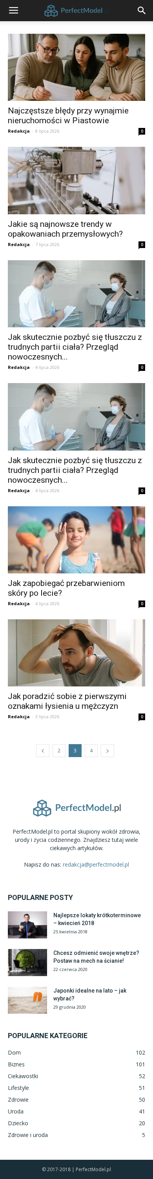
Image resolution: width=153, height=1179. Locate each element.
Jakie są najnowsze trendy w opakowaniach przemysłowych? (65, 229)
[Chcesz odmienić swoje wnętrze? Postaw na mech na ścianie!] (27, 962)
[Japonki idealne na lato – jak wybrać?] (27, 1000)
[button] (142, 10)
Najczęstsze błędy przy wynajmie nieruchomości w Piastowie (68, 115)
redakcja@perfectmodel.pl (96, 864)
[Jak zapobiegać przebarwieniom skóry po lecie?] (76, 539)
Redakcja (19, 131)
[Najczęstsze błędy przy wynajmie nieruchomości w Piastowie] (76, 67)
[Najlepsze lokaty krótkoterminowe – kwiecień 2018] (27, 924)
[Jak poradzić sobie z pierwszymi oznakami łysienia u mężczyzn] (76, 652)
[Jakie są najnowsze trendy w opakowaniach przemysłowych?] (76, 180)
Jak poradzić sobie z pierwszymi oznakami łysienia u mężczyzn (67, 701)
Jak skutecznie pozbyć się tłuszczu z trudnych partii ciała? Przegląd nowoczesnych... (75, 346)
